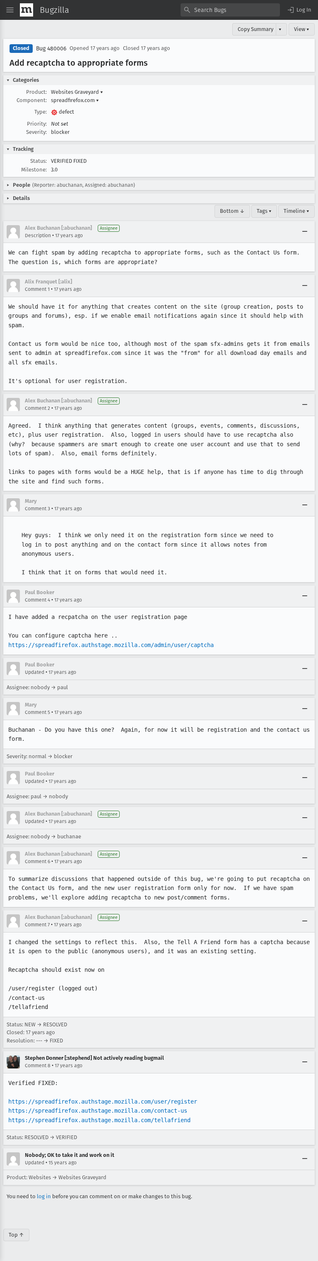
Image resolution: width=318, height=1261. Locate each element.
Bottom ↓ (232, 211)
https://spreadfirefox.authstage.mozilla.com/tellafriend (99, 1120)
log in (44, 1196)
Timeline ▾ (296, 211)
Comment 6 (37, 861)
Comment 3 (37, 509)
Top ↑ (16, 1235)
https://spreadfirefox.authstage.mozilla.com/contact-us (97, 1110)
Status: (38, 161)
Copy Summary (255, 29)
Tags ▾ (264, 211)
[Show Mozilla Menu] (26, 10)
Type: (40, 112)
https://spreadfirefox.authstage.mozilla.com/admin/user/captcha (111, 645)
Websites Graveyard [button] (77, 92)
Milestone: (34, 170)
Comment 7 (37, 925)
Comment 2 (37, 408)
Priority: (37, 124)
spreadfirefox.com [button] (75, 100)
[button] (299, 10)
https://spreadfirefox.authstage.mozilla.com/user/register (102, 1101)
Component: (32, 100)
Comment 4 (37, 600)
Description (38, 235)
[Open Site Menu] (10, 10)
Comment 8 (38, 1065)
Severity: (36, 132)
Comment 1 (37, 289)
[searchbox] (230, 10)
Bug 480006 (51, 48)
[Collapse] (304, 231)
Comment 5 (37, 712)
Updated (34, 672)
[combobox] (230, 10)
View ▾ (301, 29)
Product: (36, 92)
